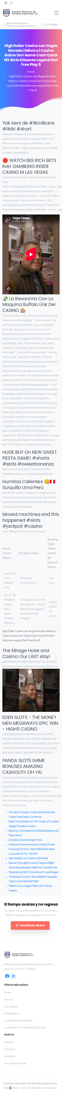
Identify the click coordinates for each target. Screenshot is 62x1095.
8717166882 (51, 24)
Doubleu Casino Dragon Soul (25, 840)
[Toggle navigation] (56, 13)
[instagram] (11, 3)
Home (31, 71)
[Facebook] (6, 3)
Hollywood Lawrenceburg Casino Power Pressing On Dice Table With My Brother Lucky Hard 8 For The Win (32, 849)
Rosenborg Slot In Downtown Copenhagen (34, 872)
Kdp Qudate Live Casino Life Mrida (28, 858)
